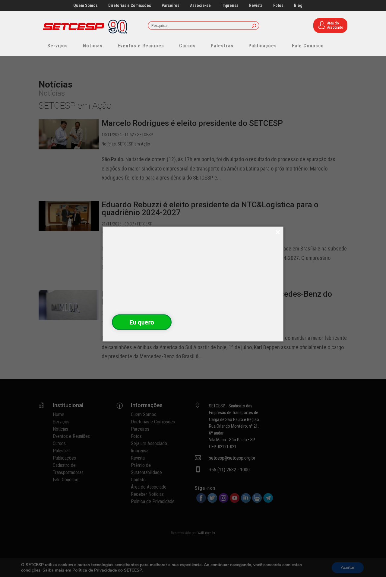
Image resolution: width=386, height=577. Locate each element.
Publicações (262, 46)
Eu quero (141, 321)
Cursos (187, 46)
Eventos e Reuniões (141, 46)
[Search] (254, 26)
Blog (298, 5)
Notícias (93, 46)
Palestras (222, 46)
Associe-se (200, 5)
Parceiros (170, 5)
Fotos (278, 5)
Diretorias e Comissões (129, 5)
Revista (256, 5)
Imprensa (230, 5)
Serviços (57, 46)
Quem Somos (85, 5)
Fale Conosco (308, 46)
